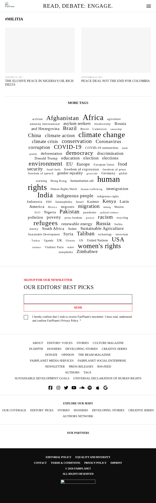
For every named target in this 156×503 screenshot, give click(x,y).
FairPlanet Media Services (52, 360)
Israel (80, 201)
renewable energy (76, 224)
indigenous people (74, 195)
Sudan (72, 228)
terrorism (122, 234)
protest (90, 217)
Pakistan (70, 211)
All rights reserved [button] (78, 473)
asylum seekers (77, 123)
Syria (68, 234)
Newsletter (55, 366)
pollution (35, 217)
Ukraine (70, 240)
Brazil (70, 128)
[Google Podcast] (105, 388)
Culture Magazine (108, 343)
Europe (83, 164)
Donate (51, 354)
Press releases (81, 366)
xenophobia (65, 252)
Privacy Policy (69, 320)
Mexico (52, 207)
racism (105, 217)
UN (81, 240)
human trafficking (92, 189)
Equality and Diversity (92, 457)
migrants (68, 207)
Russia (103, 223)
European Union (104, 164)
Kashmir (93, 201)
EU (69, 164)
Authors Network (78, 416)
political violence (109, 212)
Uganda (48, 240)
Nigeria (50, 212)
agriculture (114, 119)
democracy (79, 152)
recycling (122, 217)
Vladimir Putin (54, 247)
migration (89, 206)
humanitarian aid (82, 180)
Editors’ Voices (60, 343)
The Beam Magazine (94, 354)
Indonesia (34, 202)
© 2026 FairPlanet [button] (78, 468)
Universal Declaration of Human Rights (107, 378)
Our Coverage (14, 410)
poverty (54, 217)
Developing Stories (81, 348)
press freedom (73, 217)
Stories (83, 343)
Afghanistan (62, 117)
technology (105, 234)
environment (46, 163)
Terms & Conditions (65, 463)
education (70, 157)
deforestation (51, 153)
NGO (37, 212)
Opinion (68, 354)
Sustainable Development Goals (42, 378)
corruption (39, 147)
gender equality (70, 173)
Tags (87, 372)
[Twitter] (66, 388)
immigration (117, 188)
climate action (60, 135)
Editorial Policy (58, 457)
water (70, 247)
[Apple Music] (97, 388)
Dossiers (54, 348)
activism (37, 119)
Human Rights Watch (64, 189)
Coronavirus (108, 141)
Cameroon (99, 129)
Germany (108, 173)
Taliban (85, 233)
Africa (93, 117)
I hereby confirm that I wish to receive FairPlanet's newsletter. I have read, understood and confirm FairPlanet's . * (82, 318)
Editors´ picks (41, 410)
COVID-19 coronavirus (101, 147)
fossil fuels (54, 169)
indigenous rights (108, 196)
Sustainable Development (44, 234)
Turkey (35, 240)
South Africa (53, 228)
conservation (77, 141)
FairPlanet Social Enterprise (102, 360)
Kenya (109, 201)
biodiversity (102, 123)
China (34, 135)
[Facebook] (50, 388)
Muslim (119, 206)
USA (118, 239)
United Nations (97, 240)
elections (110, 158)
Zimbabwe (87, 251)
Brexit (84, 129)
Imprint (116, 463)
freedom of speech (41, 173)
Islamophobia (63, 201)
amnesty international (45, 123)
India (45, 195)
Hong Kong (59, 180)
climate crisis (45, 141)
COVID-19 (68, 147)
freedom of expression (81, 169)
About (37, 343)
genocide (92, 173)
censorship (116, 129)
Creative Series (114, 348)
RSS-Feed (104, 366)
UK (59, 240)
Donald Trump (46, 158)
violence (36, 247)
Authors (72, 372)
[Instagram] (58, 388)
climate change (101, 134)
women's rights (99, 246)
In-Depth (36, 348)
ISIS (49, 201)
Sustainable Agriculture (102, 228)
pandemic (90, 212)
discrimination (110, 153)
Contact (40, 463)
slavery (33, 228)
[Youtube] (74, 388)
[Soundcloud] (81, 388)
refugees (46, 223)
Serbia (118, 224)
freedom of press (114, 169)
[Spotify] (89, 388)
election (91, 157)
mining (107, 207)
